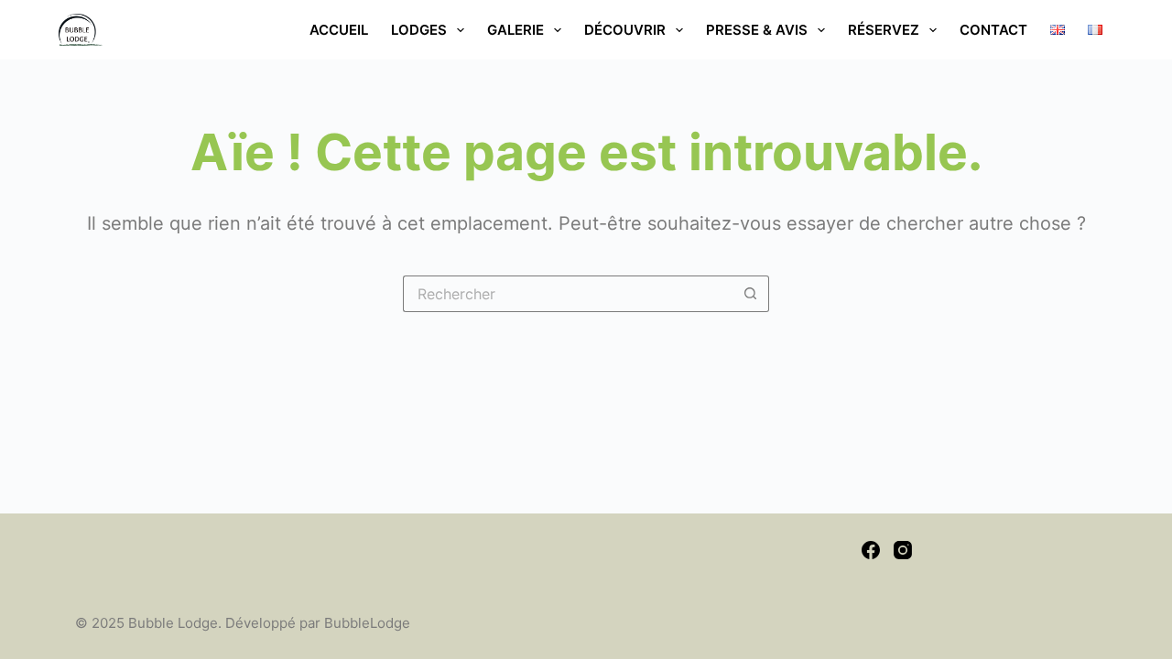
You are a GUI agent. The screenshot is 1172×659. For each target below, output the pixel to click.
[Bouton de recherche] (750, 293)
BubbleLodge (367, 623)
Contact (993, 29)
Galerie (515, 29)
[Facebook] (871, 550)
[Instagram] (903, 550)
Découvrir (625, 29)
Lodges (419, 29)
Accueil (338, 29)
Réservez (883, 29)
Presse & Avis (757, 29)
